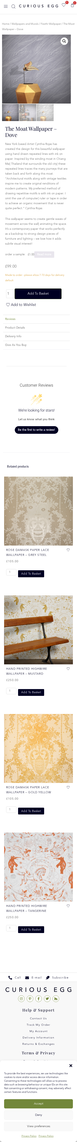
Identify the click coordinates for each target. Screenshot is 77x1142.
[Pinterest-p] (30, 998)
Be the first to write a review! (36, 429)
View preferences (38, 1126)
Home (5, 24)
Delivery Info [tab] (13, 336)
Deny (38, 1115)
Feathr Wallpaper (51, 24)
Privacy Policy (29, 1136)
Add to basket (38, 293)
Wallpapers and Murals (25, 24)
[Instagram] (21, 998)
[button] (71, 1066)
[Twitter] (47, 998)
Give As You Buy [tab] (15, 345)
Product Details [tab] (15, 327)
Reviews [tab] (10, 319)
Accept (38, 1103)
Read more (44, 254)
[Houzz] (56, 998)
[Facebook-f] (38, 998)
